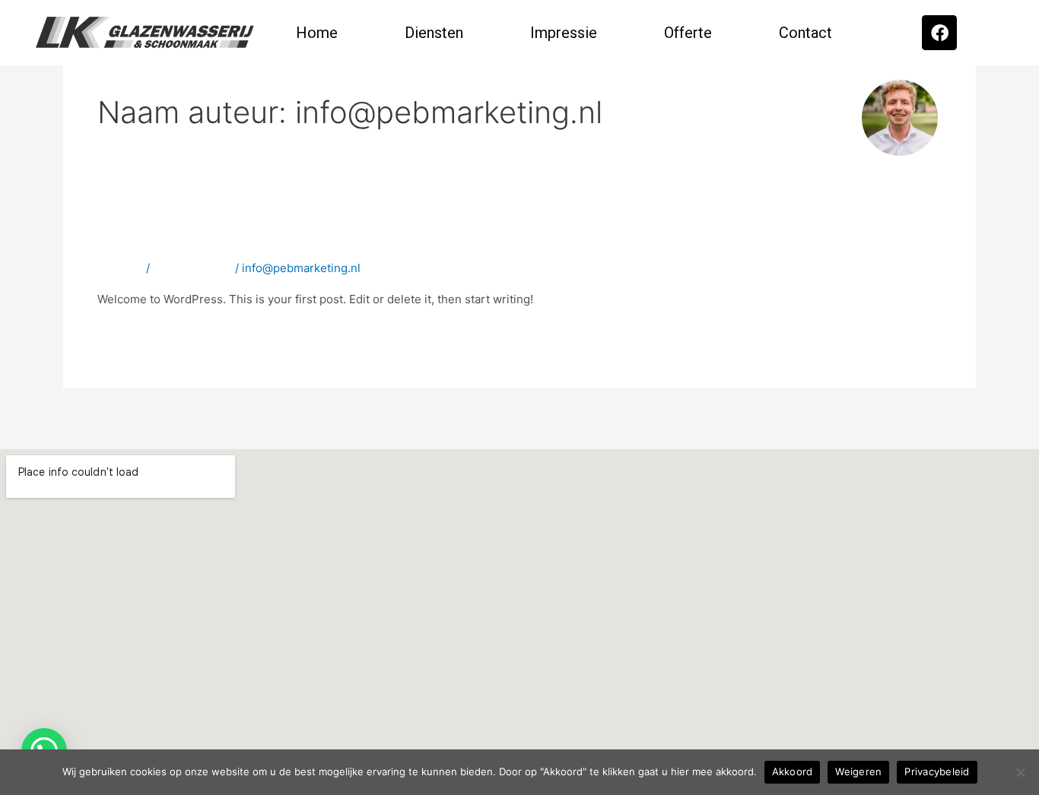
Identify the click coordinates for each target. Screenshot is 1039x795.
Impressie (563, 33)
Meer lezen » (132, 334)
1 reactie (120, 268)
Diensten (434, 33)
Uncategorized (192, 268)
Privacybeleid (936, 771)
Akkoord (792, 771)
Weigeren (858, 771)
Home (317, 33)
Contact (805, 33)
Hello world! (152, 237)
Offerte (688, 33)
